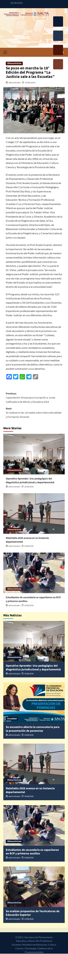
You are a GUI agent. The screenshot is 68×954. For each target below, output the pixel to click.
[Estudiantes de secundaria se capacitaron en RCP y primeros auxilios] (34, 573)
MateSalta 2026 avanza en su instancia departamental (30, 790)
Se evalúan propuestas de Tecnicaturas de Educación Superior (32, 913)
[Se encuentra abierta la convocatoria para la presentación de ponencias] (34, 702)
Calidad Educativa (58, 50)
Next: (33, 413)
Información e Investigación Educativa (58, 64)
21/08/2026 (29, 919)
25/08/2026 (29, 486)
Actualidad (12, 718)
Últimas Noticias (14, 63)
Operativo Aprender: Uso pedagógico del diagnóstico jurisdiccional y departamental (30, 480)
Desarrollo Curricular (58, 22)
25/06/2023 (30, 82)
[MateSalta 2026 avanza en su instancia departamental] (34, 513)
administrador (15, 82)
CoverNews (37, 948)
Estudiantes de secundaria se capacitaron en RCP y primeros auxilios (32, 852)
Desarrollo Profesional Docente (58, 36)
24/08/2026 (29, 546)
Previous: (30, 398)
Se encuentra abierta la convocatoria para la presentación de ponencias (32, 729)
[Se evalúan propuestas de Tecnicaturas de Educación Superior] (34, 886)
